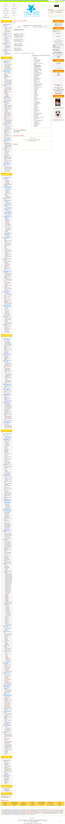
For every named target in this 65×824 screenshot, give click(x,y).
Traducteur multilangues (6, 774)
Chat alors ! (7, 565)
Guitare (6, 248)
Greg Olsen (7, 223)
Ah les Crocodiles (8, 533)
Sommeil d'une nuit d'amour (39, 117)
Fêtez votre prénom (8, 109)
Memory (6, 637)
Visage (6, 257)
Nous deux (36, 109)
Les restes (36, 105)
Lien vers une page (8, 344)
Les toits (35, 106)
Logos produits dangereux (7, 156)
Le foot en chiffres (8, 552)
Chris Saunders (8, 211)
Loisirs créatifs (6, 686)
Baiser (35, 64)
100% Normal (7, 443)
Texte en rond (7, 331)
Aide (5, 371)
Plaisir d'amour (7, 705)
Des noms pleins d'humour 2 (7, 550)
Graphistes (6, 209)
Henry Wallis (7, 214)
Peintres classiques (8, 213)
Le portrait (7, 192)
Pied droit (6, 569)
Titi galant (6, 253)
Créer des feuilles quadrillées (7, 301)
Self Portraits (7, 311)
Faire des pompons (8, 690)
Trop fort (6, 752)
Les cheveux (7, 154)
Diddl (6, 26)
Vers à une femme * (37, 124)
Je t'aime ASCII (7, 249)
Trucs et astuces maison (7, 165)
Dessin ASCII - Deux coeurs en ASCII (49, 813)
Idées (35, 82)
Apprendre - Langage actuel (41, 813)
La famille (8, 85)
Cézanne (6, 307)
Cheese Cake (7, 127)
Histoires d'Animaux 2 (7, 597)
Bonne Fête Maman (8, 105)
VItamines (6, 161)
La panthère (7, 669)
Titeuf (6, 32)
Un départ (36, 121)
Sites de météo (7, 65)
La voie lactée (7, 728)
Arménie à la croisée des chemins (8, 467)
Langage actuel (7, 770)
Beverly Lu (7, 221)
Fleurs (6, 247)
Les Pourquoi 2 (8, 612)
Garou (6, 48)
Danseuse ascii (7, 244)
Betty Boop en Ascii (8, 240)
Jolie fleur (36, 90)
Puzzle (6, 641)
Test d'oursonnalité (8, 648)
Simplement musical (7, 617)
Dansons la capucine (8, 535)
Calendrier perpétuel (8, 406)
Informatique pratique (7, 385)
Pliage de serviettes (8, 288)
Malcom (6, 458)
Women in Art (7, 313)
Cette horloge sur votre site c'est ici (58, 108)
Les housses (7, 169)
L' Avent (6, 110)
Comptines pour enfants (7, 531)
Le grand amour (37, 102)
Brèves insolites (7, 475)
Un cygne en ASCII (8, 254)
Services (5, 51)
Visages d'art (7, 312)
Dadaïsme (7, 191)
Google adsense (7, 342)
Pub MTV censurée (8, 83)
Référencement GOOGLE (7, 399)
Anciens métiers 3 (8, 543)
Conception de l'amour (38, 70)
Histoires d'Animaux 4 (7, 601)
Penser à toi (36, 111)
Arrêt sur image (36, 61)
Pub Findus (7, 677)
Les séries (6, 442)
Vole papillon (36, 126)
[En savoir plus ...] (38, 821)
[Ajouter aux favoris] (58, 57)
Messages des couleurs (7, 560)
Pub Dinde (6, 676)
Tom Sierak (7, 232)
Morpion (6, 638)
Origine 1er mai (7, 112)
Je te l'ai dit (36, 89)
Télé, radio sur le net (8, 69)
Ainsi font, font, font (8, 534)
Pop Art (6, 195)
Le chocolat (7, 152)
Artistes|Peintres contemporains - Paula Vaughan (9, 811)
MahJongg (6, 636)
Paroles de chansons (7, 695)
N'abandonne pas (8, 436)
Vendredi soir (36, 123)
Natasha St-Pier (7, 526)
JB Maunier (7, 657)
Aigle (5, 239)
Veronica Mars (7, 462)
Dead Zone (7, 449)
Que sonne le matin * (37, 113)
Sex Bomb (6, 644)
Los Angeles (7, 491)
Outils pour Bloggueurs (6, 357)
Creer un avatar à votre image (7, 409)
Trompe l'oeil (7, 196)
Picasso (6, 310)
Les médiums (7, 180)
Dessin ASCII (6, 238)
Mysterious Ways (8, 459)
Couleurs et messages (6, 783)
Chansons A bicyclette (6, 698)
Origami (6, 286)
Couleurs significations (6, 764)
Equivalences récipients (6, 131)
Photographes (7, 234)
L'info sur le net (7, 63)
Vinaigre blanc (7, 171)
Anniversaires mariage (6, 104)
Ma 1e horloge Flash (8, 420)
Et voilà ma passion (37, 78)
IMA (5, 521)
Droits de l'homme (8, 87)
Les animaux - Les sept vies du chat (30, 813)
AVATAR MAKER (7, 404)
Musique (5, 44)
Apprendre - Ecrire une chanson (9, 812)
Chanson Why (7, 696)
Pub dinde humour (8, 683)
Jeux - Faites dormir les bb (56, 811)
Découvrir (5, 25)
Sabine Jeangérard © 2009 (28, 823)
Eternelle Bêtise (37, 79)
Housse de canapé (8, 168)
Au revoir (35, 62)
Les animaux (6, 663)
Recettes (5, 124)
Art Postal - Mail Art (8, 273)
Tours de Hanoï (7, 649)
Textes (6, 721)
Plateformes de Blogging (7, 359)
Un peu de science (7, 725)
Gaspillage (6, 484)
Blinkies (6, 781)
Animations (7, 789)
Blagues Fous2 (8, 588)
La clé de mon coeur (8, 250)
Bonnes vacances (8, 106)
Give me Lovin (7, 738)
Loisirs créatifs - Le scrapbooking (12, 814)
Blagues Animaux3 (8, 578)
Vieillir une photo (8, 304)
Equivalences (7, 129)
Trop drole (6, 750)
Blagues (5, 572)
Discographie (7, 507)
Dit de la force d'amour (38, 73)
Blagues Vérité (8, 589)
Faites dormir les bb (8, 633)
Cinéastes (6, 201)
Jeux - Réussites (23, 812)
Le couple (6, 93)
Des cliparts (7, 263)
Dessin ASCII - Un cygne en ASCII (58, 813)
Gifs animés (7, 41)
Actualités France (7, 788)
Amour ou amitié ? (37, 59)
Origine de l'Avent (8, 114)
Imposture (36, 86)
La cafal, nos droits (8, 88)
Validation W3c (7, 369)
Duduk (6, 468)
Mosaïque (6, 639)
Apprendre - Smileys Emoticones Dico (29, 811)
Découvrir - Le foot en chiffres (39, 811)
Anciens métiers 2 (8, 542)
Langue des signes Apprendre (7, 92)
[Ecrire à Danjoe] (57, 57)
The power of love (8, 710)
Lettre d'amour (36, 107)
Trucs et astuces (7, 137)
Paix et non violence (8, 82)
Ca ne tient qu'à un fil (37, 66)
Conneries (6, 480)
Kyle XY (6, 454)
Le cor (35, 100)
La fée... (35, 96)
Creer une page (8, 374)
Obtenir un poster (8, 285)
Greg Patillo (7, 739)
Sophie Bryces (7, 229)
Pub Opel (6, 680)
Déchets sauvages (8, 145)
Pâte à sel (6, 290)
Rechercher (63, 0)
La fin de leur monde (8, 80)
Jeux (5, 632)
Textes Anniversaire (8, 121)
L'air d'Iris (35, 94)
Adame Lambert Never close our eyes (7, 734)
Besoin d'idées (6, 776)
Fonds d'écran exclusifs (7, 266)
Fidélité (35, 80)
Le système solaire (8, 729)
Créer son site (7, 373)
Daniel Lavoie (7, 516)
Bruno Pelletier (7, 512)
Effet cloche (36, 76)
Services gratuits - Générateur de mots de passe (43, 810)
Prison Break (7, 461)
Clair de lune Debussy (38, 69)
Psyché (35, 112)
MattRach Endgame (8, 747)
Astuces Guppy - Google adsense (52, 812)
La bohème (7, 701)
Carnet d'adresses (8, 425)
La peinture (7, 179)
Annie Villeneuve (8, 511)
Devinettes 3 (7, 608)
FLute (6, 469)
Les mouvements (7, 187)
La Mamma (7, 471)
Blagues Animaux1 (8, 575)
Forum (6, 54)
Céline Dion (7, 514)
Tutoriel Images (7, 368)
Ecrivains (6, 206)
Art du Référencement (6, 397)
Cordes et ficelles (8, 274)
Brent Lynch (7, 222)
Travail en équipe (8, 437)
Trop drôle (6, 751)
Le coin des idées (8, 272)
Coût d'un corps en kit (8, 144)
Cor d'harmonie (7, 46)
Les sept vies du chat (8, 671)
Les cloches (36, 104)
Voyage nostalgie (8, 122)
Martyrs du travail (8, 602)
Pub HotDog (7, 678)
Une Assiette (7, 332)
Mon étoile (36, 108)
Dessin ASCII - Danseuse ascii (20, 814)
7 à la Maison (7, 445)
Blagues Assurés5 (8, 581)
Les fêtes (5, 102)
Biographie (7, 504)
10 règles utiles (7, 362)
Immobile (6, 470)
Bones (6, 448)
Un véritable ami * (37, 122)
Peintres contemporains (7, 217)
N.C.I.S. (6, 460)
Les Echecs (7, 490)
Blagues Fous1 (8, 587)
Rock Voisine (7, 528)
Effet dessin (7, 330)
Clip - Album (7, 505)
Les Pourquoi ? (8, 615)
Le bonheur (36, 99)
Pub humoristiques (8, 684)
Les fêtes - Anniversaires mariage (47, 811)
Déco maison (7, 166)
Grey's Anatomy (7, 453)
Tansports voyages (8, 68)
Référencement (6, 395)
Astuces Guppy (6, 339)
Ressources (6, 317)
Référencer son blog (8, 400)
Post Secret (7, 748)
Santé (5, 141)
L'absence (36, 93)
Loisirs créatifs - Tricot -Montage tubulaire (31, 810)
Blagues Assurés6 (8, 582)
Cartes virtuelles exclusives (7, 262)
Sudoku (6, 647)
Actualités (5, 62)
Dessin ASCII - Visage (45, 812)
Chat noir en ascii (8, 243)
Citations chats (7, 668)
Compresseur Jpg (8, 293)
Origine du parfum (8, 494)
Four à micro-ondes (8, 167)
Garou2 (6, 656)
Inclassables (6, 626)
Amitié (35, 57)
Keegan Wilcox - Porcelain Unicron (8, 203)
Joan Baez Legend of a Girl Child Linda (8, 742)
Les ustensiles (7, 183)
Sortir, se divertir (7, 66)
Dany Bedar (7, 517)
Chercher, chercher (37, 68)
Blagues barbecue (8, 574)
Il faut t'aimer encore (37, 85)
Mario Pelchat (7, 524)
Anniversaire (7, 777)
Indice (6, 740)
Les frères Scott (8, 660)
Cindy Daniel (7, 513)
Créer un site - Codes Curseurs (54, 809)
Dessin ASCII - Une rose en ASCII (19, 811)
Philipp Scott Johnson (8, 306)
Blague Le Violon (8, 573)
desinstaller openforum (6, 352)
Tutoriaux (5, 325)
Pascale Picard (7, 527)
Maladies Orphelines (8, 157)
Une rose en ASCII (8, 256)
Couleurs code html (8, 318)
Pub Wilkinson (7, 682)
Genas (6, 29)
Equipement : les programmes (8, 376)
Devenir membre (58, 42)
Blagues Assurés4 (8, 580)
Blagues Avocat (8, 583)
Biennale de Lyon (8, 544)
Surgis (35, 119)
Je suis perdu (36, 88)
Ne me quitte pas (8, 702)
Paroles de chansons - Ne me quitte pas (21, 810)
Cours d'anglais (7, 765)
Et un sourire (36, 77)
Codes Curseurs (7, 365)
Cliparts (6, 37)
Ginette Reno (7, 520)
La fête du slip (7, 487)
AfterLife (6, 446)
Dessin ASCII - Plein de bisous (21, 813)
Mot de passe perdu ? (58, 41)
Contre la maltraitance (6, 75)
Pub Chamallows (8, 675)
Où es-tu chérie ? (37, 110)
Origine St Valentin (8, 113)
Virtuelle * (36, 125)
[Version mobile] (59, 57)
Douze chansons (37, 75)
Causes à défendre (7, 71)
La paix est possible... (8, 628)
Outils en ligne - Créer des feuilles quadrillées (12, 813)
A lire (8, 434)
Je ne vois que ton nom (38, 87)
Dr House (6, 452)
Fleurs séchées (7, 275)
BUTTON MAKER (8, 405)
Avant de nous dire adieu (38, 63)
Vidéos (5, 732)
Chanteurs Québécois (8, 510)
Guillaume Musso (8, 207)
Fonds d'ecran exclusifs (7, 39)
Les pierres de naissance (7, 557)
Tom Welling (7, 661)
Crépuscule (36, 71)
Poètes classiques (8, 720)
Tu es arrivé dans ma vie (38, 120)
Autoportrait (7, 190)
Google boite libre (8, 343)
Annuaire (6, 52)
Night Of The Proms (8, 561)
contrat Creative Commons (24, 819)
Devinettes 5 (7, 610)
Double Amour (36, 74)
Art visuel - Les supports (55, 810)
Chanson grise (36, 67)
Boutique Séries (7, 441)
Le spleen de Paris (37, 103)
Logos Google (7, 30)
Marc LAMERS (8, 224)
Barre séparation (7, 326)
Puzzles (5, 651)
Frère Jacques (7, 536)
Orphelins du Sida (8, 81)
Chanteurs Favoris (7, 500)
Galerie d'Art (7, 267)
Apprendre (6, 761)
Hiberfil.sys (7, 424)
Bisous (6, 241)
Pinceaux (6, 321)
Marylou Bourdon (8, 525)
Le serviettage (7, 282)
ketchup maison (7, 138)
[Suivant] (46, 26)
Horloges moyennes (8, 416)
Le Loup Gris (7, 670)
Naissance (6, 111)
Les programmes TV (8, 64)
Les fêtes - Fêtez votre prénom (7, 810)
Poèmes (5, 712)
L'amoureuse (36, 95)
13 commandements (8, 713)
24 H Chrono (7, 444)
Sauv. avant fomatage (8, 426)
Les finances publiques (6, 630)
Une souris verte (7, 537)
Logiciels (6, 284)
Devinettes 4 (7, 609)
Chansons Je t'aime (8, 700)
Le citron (6, 153)
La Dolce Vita (7, 743)
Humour (5, 564)
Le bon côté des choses (38, 98)
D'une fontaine (36, 72)
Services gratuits (7, 403)
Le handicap (7, 94)
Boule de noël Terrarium (7, 688)
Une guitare (7, 255)
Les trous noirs (7, 730)
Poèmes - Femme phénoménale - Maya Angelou (30, 812)
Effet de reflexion (7, 328)
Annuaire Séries (7, 439)
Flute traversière (7, 47)
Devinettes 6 (7, 611)
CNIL (22, 820)
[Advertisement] (32, 147)
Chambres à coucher (8, 478)
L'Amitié (35, 91)
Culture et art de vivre (6, 790)
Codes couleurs (7, 407)
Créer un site (6, 361)
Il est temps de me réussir (38, 83)
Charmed (7, 653)
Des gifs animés (7, 264)
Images (5, 34)
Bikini (6, 477)
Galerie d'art (7, 40)
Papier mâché (7, 287)
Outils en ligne (6, 292)
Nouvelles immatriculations (7, 96)
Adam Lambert (7, 503)
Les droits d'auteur (8, 283)
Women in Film (7, 314)
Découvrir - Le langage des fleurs (31, 814)
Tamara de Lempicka (7, 231)
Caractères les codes (8, 364)
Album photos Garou (8, 36)
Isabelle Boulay (7, 522)
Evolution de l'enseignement (6, 567)
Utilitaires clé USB (8, 427)
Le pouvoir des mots (8, 744)
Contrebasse (7, 591)
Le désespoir (36, 101)
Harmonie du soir (37, 81)
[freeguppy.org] (27, 821)
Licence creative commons (37, 823)
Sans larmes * (36, 115)
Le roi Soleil (7, 555)
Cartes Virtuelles (7, 53)
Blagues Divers (8, 586)
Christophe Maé (7, 45)
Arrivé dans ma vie (37, 60)
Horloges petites (7, 417)
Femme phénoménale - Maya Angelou (7, 717)
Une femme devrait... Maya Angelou (8, 723)
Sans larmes (36, 114)
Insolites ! (6, 791)
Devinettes (6, 604)
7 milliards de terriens (8, 476)
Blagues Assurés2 (8, 579)
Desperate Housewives (6, 451)
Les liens (7, 379)
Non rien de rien (7, 703)
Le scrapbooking (7, 278)
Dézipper (6, 327)
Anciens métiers (7, 541)
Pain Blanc (6, 134)
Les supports (7, 182)
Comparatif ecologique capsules (7, 143)
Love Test (6, 568)
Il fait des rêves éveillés (38, 84)
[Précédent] (19, 26)
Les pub (5, 673)
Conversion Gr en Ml (8, 128)
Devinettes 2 (7, 607)
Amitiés (35, 58)
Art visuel (5, 178)
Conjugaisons (7, 762)
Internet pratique (7, 389)
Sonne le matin (36, 118)
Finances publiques (8, 483)
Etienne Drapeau (8, 518)
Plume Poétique (7, 31)
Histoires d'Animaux (7, 595)
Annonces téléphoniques (6, 779)
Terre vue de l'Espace (8, 749)
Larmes (35, 97)
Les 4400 (6, 455)
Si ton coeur (36, 116)
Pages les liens (8, 380)
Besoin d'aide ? (7, 341)
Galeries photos (7, 319)
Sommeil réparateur (8, 160)
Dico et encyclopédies (6, 767)
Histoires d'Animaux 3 (7, 599)
